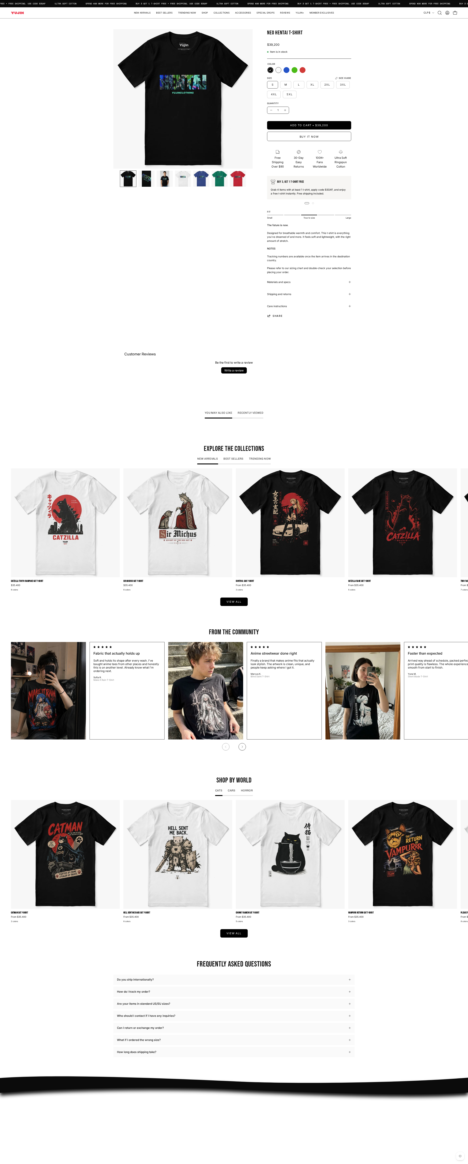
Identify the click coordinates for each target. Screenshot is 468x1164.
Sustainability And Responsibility (209, 1111)
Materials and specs (278, 282)
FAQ (240, 1100)
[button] (205, 12)
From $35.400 (243, 585)
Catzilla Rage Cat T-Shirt (359, 581)
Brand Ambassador (200, 1100)
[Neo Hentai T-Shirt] (128, 178)
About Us (244, 1105)
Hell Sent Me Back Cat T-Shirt (136, 913)
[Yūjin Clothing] (17, 13)
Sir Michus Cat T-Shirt (133, 581)
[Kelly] (294, 70)
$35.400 (15, 585)
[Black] (270, 70)
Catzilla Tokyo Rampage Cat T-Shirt (27, 581)
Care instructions (277, 306)
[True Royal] (286, 70)
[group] (234, 530)
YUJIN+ (193, 1127)
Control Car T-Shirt (245, 581)
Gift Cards (244, 1117)
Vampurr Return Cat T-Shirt (361, 913)
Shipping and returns (279, 294)
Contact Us (245, 1111)
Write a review (234, 370)
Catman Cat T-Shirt (19, 913)
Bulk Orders (245, 1123)
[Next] (242, 746)
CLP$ (427, 12)
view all (234, 601)
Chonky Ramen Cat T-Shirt (247, 913)
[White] (278, 70)
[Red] (302, 70)
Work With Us (197, 1105)
